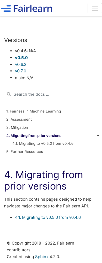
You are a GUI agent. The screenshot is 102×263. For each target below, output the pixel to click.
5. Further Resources (24, 151)
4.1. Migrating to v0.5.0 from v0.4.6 (48, 217)
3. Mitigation (17, 127)
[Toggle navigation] (95, 8)
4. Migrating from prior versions (33, 135)
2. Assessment (19, 119)
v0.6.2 (20, 64)
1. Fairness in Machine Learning (33, 111)
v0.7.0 (20, 70)
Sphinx (41, 256)
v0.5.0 (21, 57)
